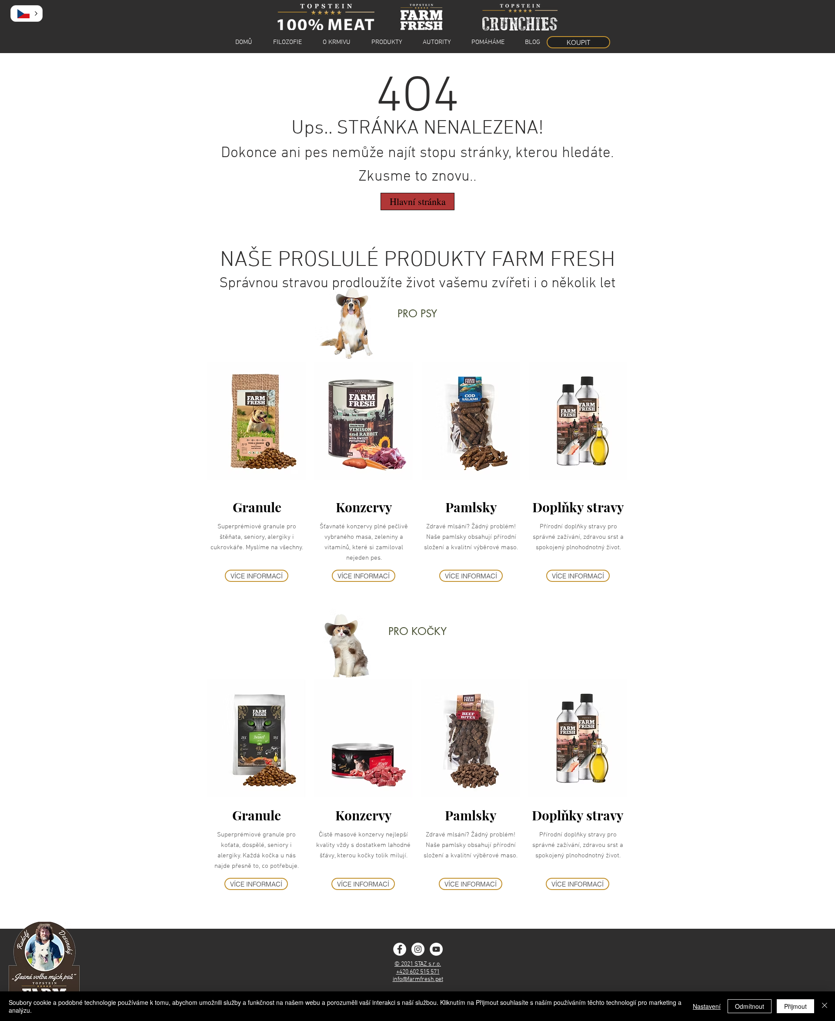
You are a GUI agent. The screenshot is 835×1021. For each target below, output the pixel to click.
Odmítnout (749, 1006)
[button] (26, 13)
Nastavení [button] (707, 1006)
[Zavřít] (824, 1006)
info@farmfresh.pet (418, 979)
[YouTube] (436, 949)
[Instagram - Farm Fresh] (417, 949)
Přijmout (795, 1006)
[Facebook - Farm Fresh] (399, 949)
